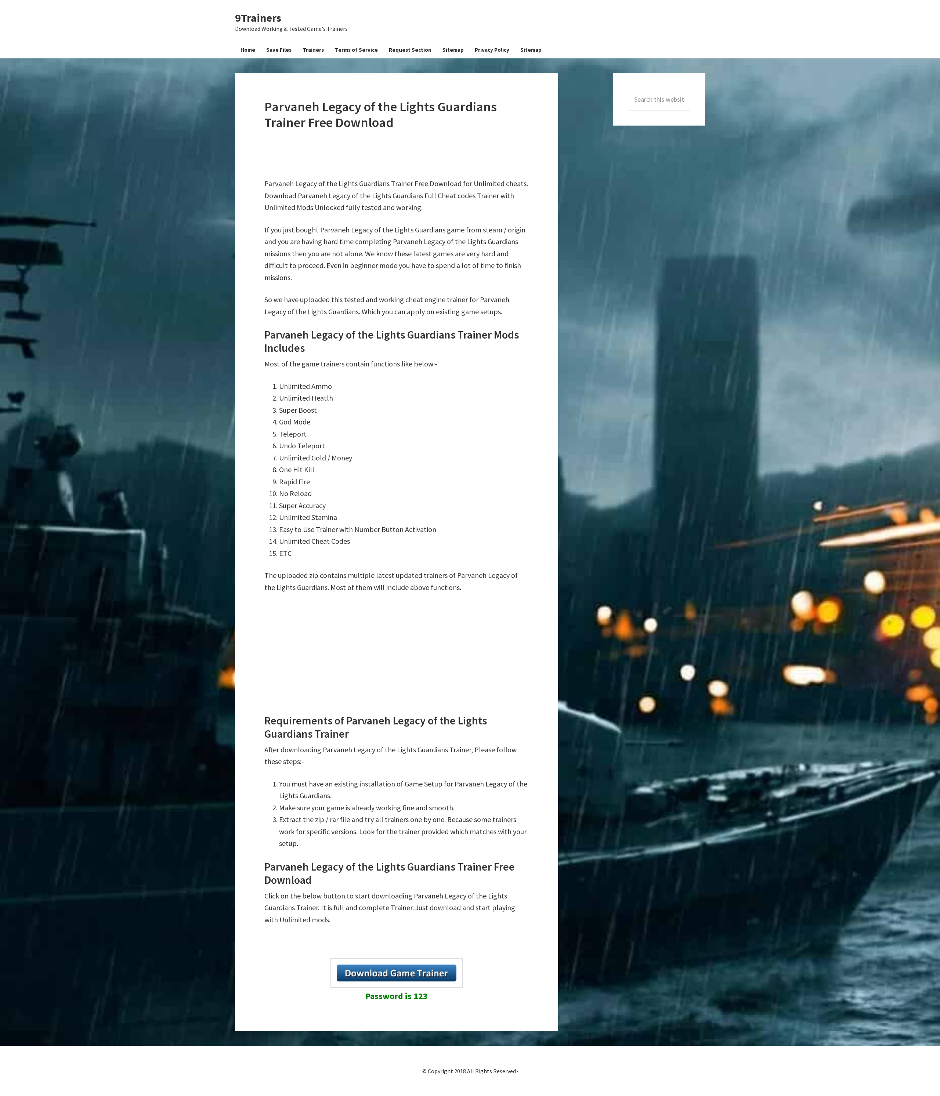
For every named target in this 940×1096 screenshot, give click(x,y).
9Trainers (258, 18)
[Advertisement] (398, 154)
